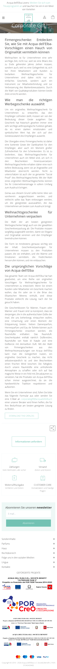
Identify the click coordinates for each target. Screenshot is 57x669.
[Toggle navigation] (3, 18)
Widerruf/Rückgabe (14, 484)
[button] (52, 428)
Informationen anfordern (28, 441)
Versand (43, 466)
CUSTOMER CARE (42, 484)
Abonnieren (28, 523)
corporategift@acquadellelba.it (36, 399)
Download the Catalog (21, 415)
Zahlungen (14, 466)
